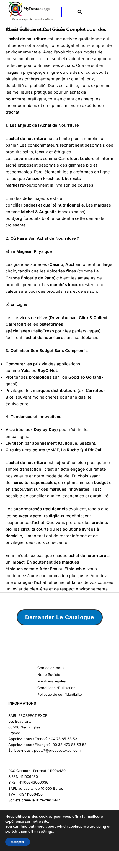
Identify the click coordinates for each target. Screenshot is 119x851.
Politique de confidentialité (59, 694)
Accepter (17, 842)
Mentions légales (51, 681)
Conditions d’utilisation (56, 688)
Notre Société (48, 674)
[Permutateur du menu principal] (66, 12)
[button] (79, 12)
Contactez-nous (50, 668)
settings (46, 831)
